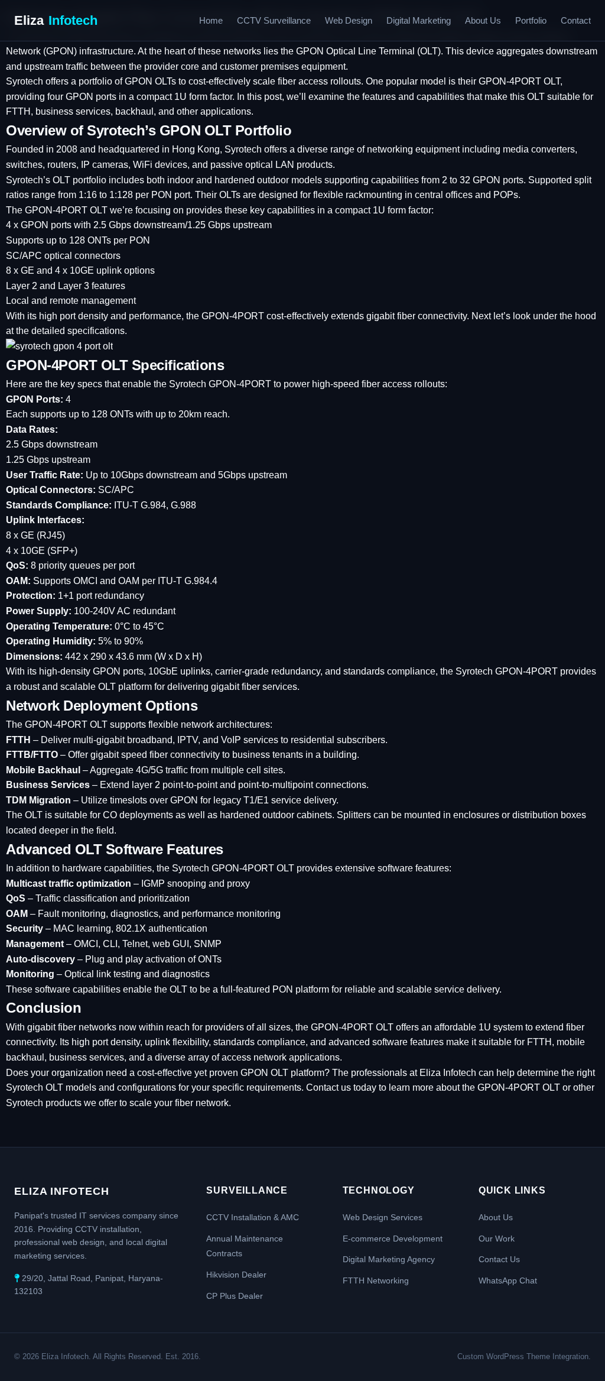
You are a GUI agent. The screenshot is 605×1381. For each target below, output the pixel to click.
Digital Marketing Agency (389, 1259)
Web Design (348, 20)
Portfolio (531, 20)
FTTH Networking (376, 1280)
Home (211, 20)
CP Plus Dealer (234, 1296)
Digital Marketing (418, 20)
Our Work (497, 1238)
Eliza (55, 20)
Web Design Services (382, 1217)
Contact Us (499, 1259)
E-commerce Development (393, 1238)
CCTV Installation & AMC (252, 1217)
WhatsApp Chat (508, 1280)
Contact (576, 20)
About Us (483, 20)
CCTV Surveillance (274, 20)
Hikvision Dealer (236, 1274)
